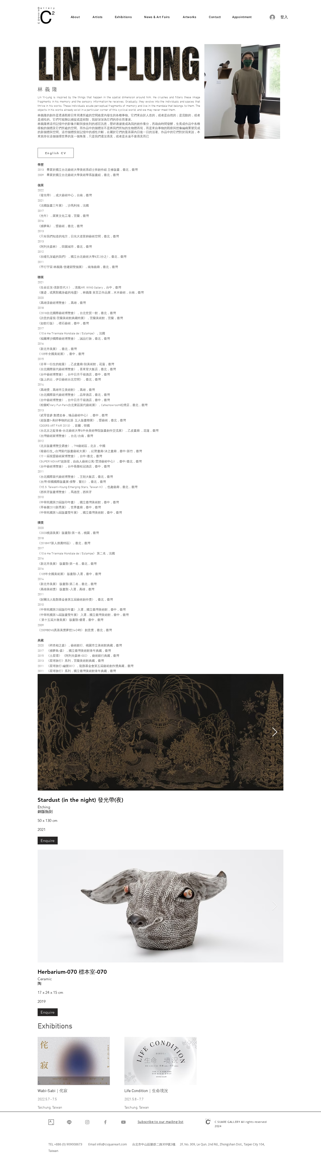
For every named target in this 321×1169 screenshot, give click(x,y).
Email (92, 1144)
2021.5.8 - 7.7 (133, 1099)
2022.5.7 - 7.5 (47, 1099)
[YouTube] (123, 1122)
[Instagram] (87, 1122)
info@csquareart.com (112, 1144)
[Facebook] (105, 1122)
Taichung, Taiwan (50, 1108)
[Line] (69, 1122)
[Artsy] (51, 1122)
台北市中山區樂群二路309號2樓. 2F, (158, 1144)
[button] (161, 1122)
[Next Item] (275, 732)
